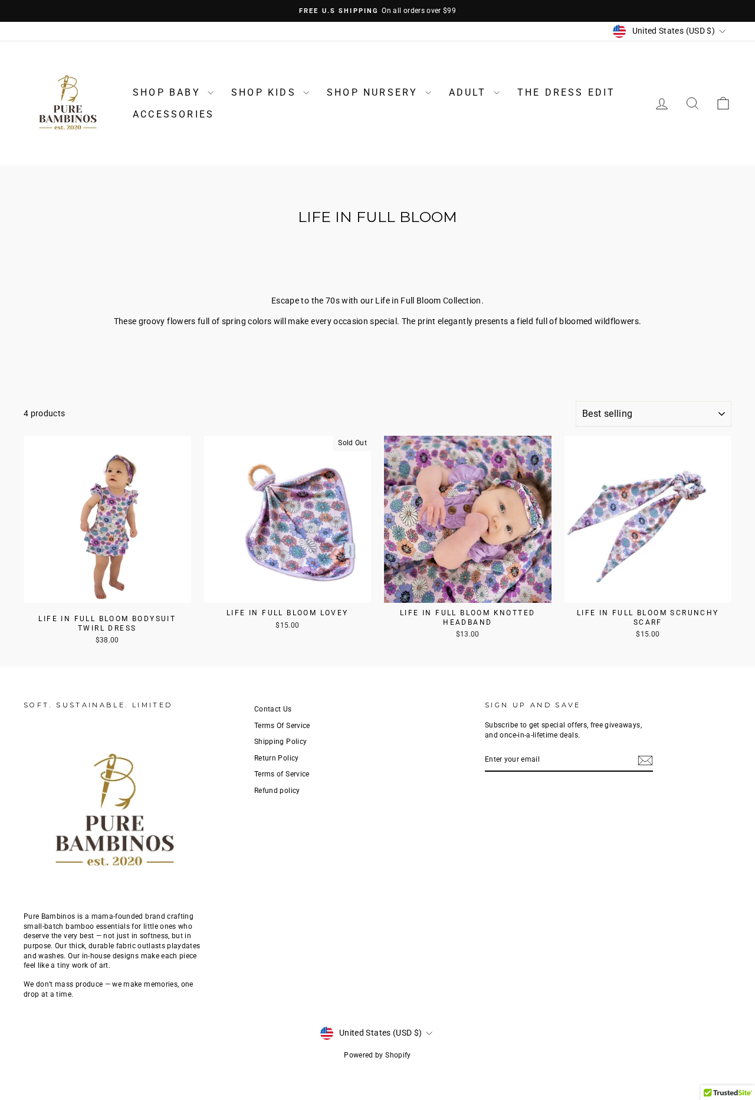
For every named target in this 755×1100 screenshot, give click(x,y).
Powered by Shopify (377, 1055)
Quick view (107, 590)
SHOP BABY (169, 92)
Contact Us (273, 709)
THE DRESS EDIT (566, 92)
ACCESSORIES (173, 114)
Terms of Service (282, 774)
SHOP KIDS (265, 92)
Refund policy (277, 790)
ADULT (470, 92)
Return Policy (276, 758)
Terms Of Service (282, 726)
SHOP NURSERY (374, 92)
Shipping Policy (280, 741)
